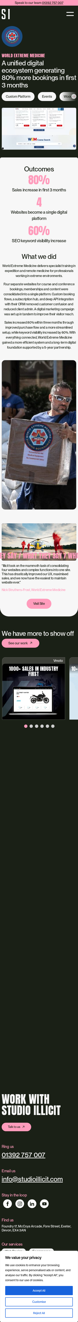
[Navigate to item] (25, 726)
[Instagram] (19, 1203)
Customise (39, 1301)
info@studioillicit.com (32, 1179)
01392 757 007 (52, 3)
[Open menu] (69, 14)
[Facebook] (7, 1203)
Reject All (39, 1313)
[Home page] (7, 14)
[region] (39, 1286)
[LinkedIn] (32, 1203)
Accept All (39, 1290)
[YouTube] (44, 1203)
